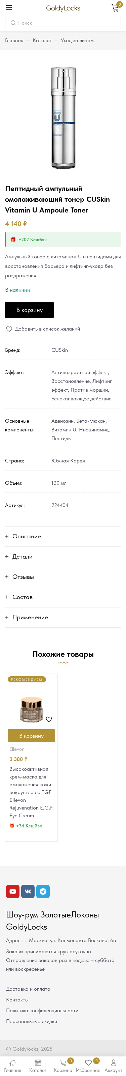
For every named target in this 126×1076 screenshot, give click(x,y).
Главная (14, 40)
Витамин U (63, 429)
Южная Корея (68, 460)
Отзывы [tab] (23, 577)
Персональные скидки (31, 1021)
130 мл (59, 483)
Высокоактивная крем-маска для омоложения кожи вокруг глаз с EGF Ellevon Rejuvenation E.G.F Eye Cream (31, 792)
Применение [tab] (30, 617)
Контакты (17, 999)
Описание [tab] (26, 536)
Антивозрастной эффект (79, 372)
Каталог (42, 40)
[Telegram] (43, 891)
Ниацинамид (94, 429)
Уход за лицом (77, 40)
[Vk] (28, 891)
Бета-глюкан (91, 421)
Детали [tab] (22, 556)
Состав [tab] (22, 597)
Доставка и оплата (28, 989)
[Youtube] (12, 891)
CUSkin (59, 350)
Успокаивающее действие (81, 398)
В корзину (29, 309)
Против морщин (89, 390)
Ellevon (17, 749)
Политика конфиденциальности (42, 1010)
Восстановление (70, 381)
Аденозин (62, 421)
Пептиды (61, 438)
